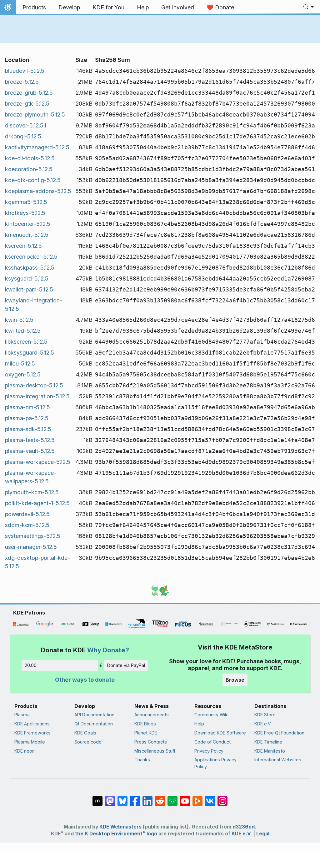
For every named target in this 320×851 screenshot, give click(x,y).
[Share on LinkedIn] (147, 798)
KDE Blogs (145, 723)
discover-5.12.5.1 (25, 125)
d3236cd (243, 827)
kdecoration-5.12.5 (28, 169)
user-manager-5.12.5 (31, 547)
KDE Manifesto (269, 751)
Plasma (22, 714)
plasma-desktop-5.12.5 (34, 385)
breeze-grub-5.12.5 (29, 92)
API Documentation (94, 714)
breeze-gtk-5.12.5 (27, 103)
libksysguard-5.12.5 (29, 352)
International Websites (277, 759)
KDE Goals (85, 732)
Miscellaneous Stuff (154, 751)
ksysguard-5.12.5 (26, 278)
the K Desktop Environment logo (116, 834)
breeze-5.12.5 (22, 81)
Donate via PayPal (126, 665)
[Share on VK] (210, 798)
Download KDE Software (220, 732)
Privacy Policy (208, 751)
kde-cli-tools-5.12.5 (30, 158)
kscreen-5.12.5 (23, 245)
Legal (262, 834)
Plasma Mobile (29, 741)
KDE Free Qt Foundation (279, 732)
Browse (235, 680)
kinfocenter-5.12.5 (27, 224)
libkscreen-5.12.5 (26, 341)
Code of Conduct (212, 741)
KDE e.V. (263, 723)
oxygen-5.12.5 (23, 374)
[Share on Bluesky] (123, 798)
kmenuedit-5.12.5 (26, 234)
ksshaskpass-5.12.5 (29, 267)
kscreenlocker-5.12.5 (31, 256)
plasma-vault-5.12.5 (30, 451)
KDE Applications (32, 723)
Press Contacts (150, 741)
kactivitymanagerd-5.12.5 (37, 147)
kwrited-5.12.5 (23, 330)
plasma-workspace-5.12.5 (37, 462)
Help (199, 723)
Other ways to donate (85, 679)
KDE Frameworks (32, 732)
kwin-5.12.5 (19, 319)
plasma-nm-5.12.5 (27, 407)
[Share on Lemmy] (173, 798)
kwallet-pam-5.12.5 (29, 289)
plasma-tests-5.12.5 (30, 440)
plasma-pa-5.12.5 (26, 418)
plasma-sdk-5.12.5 (28, 429)
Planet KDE (145, 732)
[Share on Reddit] (160, 798)
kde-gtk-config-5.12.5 (33, 180)
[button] (308, 7)
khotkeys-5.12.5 (25, 213)
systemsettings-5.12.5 (32, 536)
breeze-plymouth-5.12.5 (35, 114)
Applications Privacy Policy (215, 763)
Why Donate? (108, 650)
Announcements (151, 714)
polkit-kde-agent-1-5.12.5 (37, 503)
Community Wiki (211, 714)
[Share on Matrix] (97, 798)
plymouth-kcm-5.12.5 (32, 492)
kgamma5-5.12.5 (26, 202)
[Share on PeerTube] (197, 798)
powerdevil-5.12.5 (27, 514)
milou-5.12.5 (20, 363)
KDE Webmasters (120, 827)
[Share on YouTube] (185, 798)
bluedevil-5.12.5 (24, 70)
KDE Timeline (268, 741)
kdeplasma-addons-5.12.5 (38, 191)
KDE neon (24, 751)
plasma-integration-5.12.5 (37, 396)
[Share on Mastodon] (110, 798)
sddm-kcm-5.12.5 (27, 525)
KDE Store (265, 714)
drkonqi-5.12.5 (23, 136)
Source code (88, 741)
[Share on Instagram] (223, 798)
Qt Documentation (93, 723)
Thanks (142, 759)
